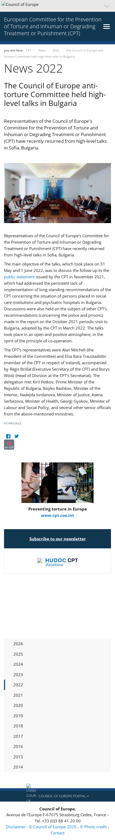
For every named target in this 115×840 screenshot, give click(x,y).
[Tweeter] (16, 436)
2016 (18, 746)
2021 (18, 695)
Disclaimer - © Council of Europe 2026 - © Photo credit (57, 826)
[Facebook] (8, 436)
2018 (18, 725)
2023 (18, 674)
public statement (19, 276)
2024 (18, 664)
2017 (18, 736)
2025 (18, 654)
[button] (57, 6)
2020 (18, 705)
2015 (18, 756)
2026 (18, 643)
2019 (18, 715)
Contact (57, 832)
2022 (18, 684)
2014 (18, 767)
